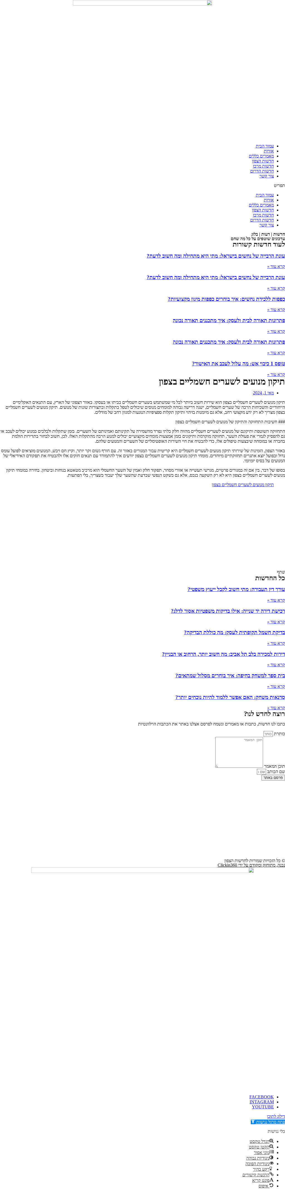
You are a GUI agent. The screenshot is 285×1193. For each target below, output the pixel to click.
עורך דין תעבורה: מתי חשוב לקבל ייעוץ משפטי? (236, 589)
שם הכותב (275, 771)
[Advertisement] (142, 531)
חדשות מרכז (263, 166)
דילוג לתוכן (276, 1116)
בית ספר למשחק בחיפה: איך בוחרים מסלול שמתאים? (230, 675)
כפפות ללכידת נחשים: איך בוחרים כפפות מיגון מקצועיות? (226, 299)
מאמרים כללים (261, 156)
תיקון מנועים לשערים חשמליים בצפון (243, 484)
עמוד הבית (265, 146)
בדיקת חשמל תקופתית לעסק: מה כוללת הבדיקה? (234, 632)
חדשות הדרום (262, 171)
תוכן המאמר (274, 766)
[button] (142, 185)
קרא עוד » (276, 266)
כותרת (279, 733)
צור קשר (266, 176)
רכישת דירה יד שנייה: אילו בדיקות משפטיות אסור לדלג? (228, 611)
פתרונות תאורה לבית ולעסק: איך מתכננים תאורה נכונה (229, 320)
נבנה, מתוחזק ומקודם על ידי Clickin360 (251, 865)
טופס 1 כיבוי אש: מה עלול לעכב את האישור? (238, 363)
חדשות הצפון (263, 161)
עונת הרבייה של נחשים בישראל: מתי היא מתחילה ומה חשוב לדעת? (216, 256)
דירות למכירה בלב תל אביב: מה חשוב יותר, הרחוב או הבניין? (223, 654)
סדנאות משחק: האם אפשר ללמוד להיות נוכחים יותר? (230, 697)
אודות (269, 151)
